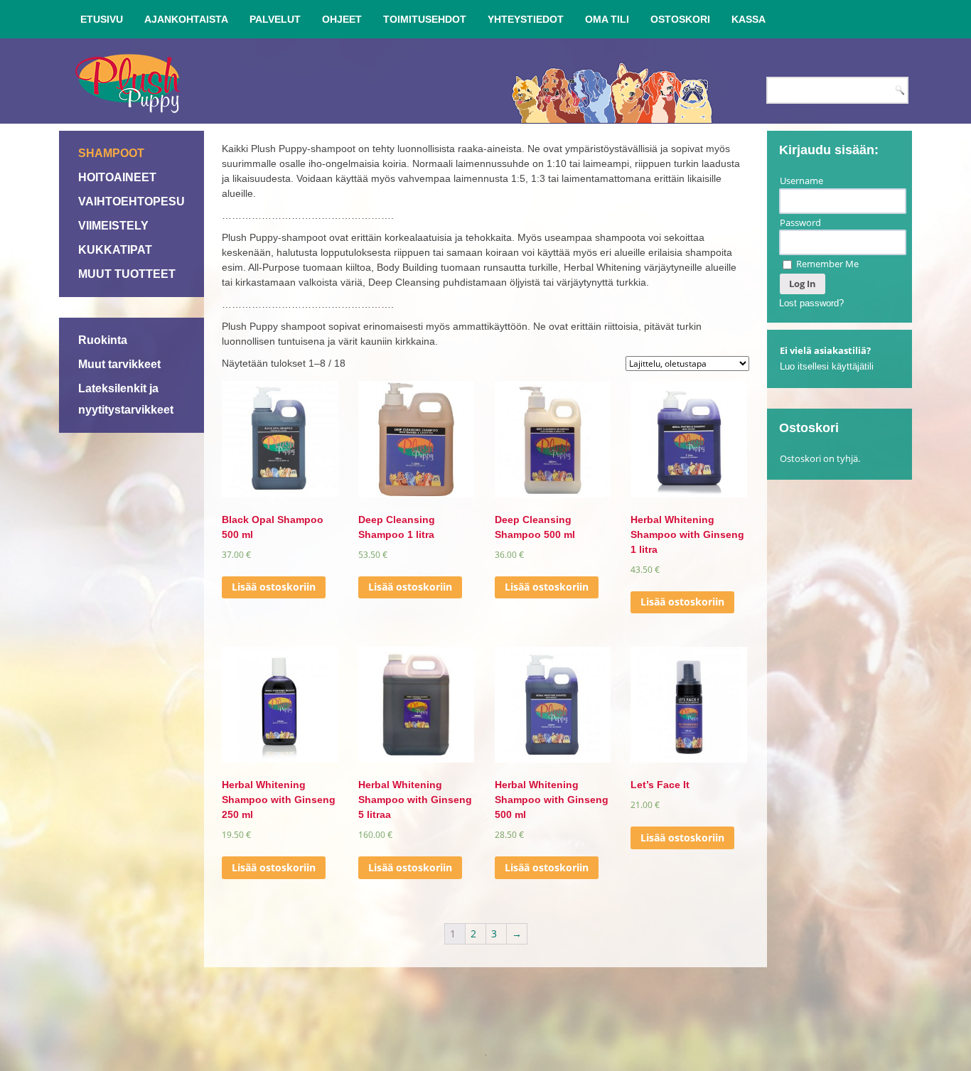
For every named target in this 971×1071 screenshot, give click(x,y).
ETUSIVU (101, 19)
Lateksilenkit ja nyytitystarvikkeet (125, 399)
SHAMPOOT (111, 153)
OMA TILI (607, 19)
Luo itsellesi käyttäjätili (827, 366)
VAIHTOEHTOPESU (131, 201)
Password (800, 222)
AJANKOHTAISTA (186, 19)
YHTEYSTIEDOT (526, 19)
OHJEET (342, 19)
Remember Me (826, 263)
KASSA (748, 19)
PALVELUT (275, 19)
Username (801, 180)
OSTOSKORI (680, 19)
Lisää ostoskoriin (274, 586)
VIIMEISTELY (113, 226)
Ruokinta (102, 340)
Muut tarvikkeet (119, 364)
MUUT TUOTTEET (127, 274)
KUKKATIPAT (115, 250)
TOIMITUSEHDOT (424, 19)
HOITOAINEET (117, 177)
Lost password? (811, 303)
